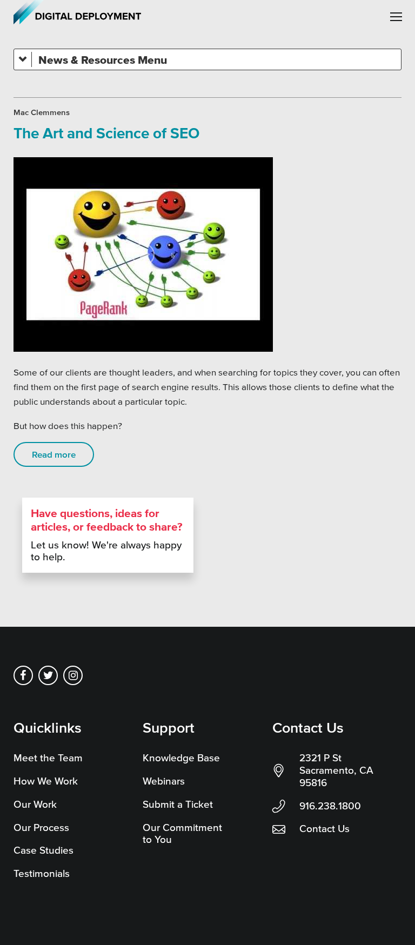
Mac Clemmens (42, 112)
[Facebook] (23, 675)
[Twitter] (48, 675)
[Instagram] (73, 675)
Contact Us (324, 828)
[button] (396, 17)
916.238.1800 (330, 806)
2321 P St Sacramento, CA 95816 (336, 770)
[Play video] (143, 254)
